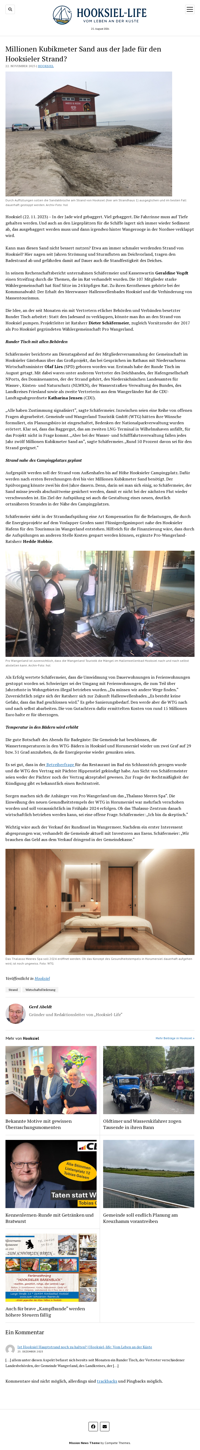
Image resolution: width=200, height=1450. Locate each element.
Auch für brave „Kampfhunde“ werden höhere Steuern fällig (45, 1311)
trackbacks (107, 1381)
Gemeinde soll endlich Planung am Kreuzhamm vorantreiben (140, 1218)
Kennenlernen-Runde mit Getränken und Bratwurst (49, 1218)
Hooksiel (46, 66)
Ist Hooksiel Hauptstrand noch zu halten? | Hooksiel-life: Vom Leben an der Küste (84, 1346)
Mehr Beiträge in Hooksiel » (175, 1038)
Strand (13, 990)
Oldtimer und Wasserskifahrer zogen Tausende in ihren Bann (142, 1124)
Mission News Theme (84, 1443)
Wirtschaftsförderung (40, 990)
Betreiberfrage (60, 764)
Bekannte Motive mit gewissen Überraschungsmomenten (38, 1124)
